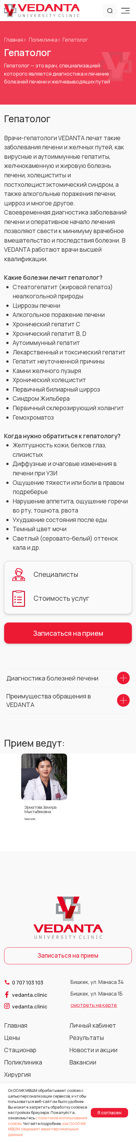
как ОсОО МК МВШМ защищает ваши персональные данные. (47, 1129)
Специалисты (56, 574)
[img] (41, 10)
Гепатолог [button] (29, 819)
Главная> (15, 39)
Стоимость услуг (62, 598)
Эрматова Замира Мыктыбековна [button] (40, 809)
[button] (44, 777)
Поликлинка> (45, 39)
